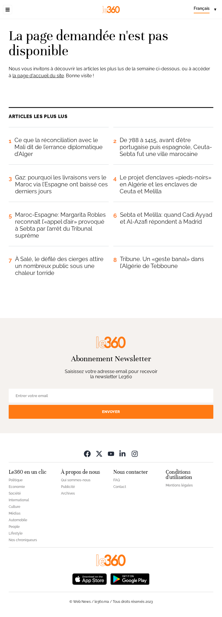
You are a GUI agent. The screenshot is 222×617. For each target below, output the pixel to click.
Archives (68, 493)
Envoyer (111, 412)
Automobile (18, 520)
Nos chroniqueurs (23, 540)
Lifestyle (16, 533)
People (14, 527)
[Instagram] (134, 453)
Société (15, 493)
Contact (119, 487)
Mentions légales (179, 485)
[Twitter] (99, 453)
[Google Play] (129, 578)
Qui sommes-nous (75, 480)
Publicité (68, 487)
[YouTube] (111, 453)
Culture (14, 507)
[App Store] (89, 578)
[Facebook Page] (87, 453)
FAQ (116, 480)
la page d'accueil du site (38, 75)
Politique (16, 480)
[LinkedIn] (122, 453)
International (19, 500)
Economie (17, 487)
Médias (15, 513)
